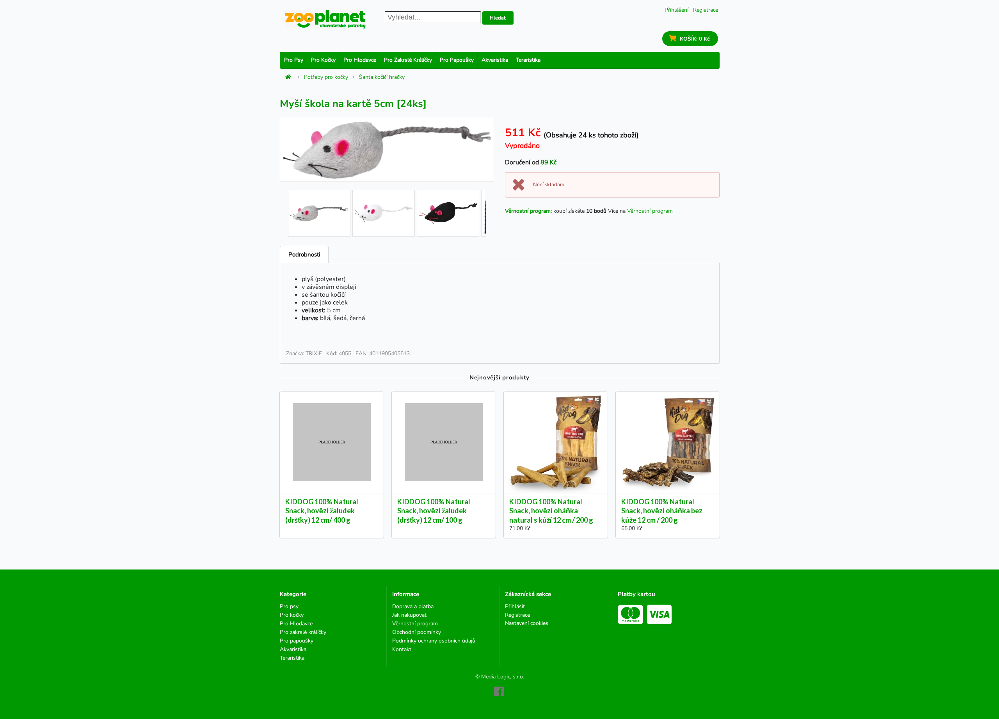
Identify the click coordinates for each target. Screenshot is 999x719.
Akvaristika (495, 60)
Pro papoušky (457, 60)
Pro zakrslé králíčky (408, 60)
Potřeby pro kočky (326, 77)
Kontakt (401, 649)
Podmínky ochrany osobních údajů (433, 640)
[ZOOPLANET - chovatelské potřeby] (325, 19)
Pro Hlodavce (359, 60)
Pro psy (293, 60)
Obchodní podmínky (416, 632)
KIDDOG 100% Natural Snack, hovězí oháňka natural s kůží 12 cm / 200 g (551, 510)
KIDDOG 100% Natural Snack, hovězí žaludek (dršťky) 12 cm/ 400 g (321, 510)
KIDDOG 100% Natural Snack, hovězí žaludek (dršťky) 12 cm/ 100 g (433, 510)
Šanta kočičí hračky (382, 77)
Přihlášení (676, 10)
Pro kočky (323, 60)
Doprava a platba (413, 606)
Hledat (498, 17)
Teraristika (528, 60)
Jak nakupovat (409, 615)
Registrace (705, 10)
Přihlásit (515, 606)
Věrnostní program (650, 211)
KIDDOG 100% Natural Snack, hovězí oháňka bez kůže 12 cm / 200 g (661, 510)
